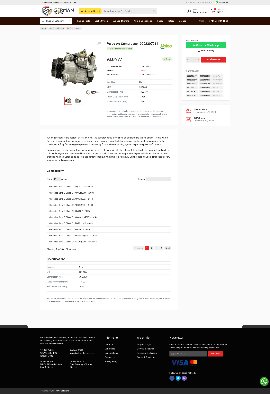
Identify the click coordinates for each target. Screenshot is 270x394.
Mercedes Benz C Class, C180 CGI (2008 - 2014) (71, 193)
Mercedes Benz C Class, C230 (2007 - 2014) (69, 211)
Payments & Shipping (147, 353)
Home (43, 28)
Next (168, 248)
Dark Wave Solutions (60, 391)
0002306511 (205, 76)
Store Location (205, 3)
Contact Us (110, 357)
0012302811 (192, 91)
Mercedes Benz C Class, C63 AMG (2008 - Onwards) (73, 241)
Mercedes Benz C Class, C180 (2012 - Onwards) (71, 186)
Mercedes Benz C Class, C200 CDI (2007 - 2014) (71, 199)
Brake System (101, 21)
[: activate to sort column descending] (109, 183)
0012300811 (205, 88)
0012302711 (217, 88)
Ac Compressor (74, 28)
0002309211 (217, 80)
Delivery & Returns (145, 349)
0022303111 (205, 95)
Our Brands (110, 349)
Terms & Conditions (146, 357)
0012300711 (192, 88)
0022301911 (192, 95)
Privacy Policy (111, 361)
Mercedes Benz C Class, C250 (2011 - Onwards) (71, 223)
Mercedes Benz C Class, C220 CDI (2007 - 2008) (71, 205)
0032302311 (217, 95)
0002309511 (192, 84)
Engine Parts (83, 21)
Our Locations (111, 353)
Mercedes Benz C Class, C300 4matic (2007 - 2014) (73, 235)
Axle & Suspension (143, 21)
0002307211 (217, 76)
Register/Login (144, 344)
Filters (171, 21)
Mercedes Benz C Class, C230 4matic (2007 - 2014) (73, 217)
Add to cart (213, 59)
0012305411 (217, 91)
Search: (141, 179)
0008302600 (205, 84)
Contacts (190, 3)
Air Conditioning (121, 21)
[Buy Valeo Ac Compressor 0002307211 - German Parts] (74, 68)
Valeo (143, 71)
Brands (182, 21)
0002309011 (205, 80)
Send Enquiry (207, 50)
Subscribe (215, 353)
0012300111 (217, 84)
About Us (109, 344)
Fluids (160, 21)
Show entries (57, 179)
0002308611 (192, 80)
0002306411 (192, 76)
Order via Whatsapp (207, 45)
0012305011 (205, 91)
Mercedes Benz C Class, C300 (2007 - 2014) (69, 229)
